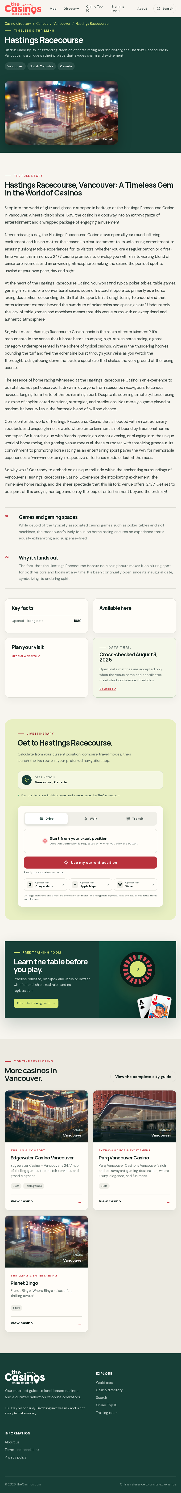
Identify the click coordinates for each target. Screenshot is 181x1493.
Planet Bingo (24, 1283)
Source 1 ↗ (107, 689)
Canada (42, 23)
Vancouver (61, 23)
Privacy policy (16, 1457)
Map (53, 9)
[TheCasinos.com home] (23, 8)
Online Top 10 (94, 8)
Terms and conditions (22, 1449)
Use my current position (94, 862)
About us (12, 1442)
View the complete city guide (143, 1076)
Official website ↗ (26, 656)
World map (104, 1382)
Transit (138, 819)
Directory (71, 9)
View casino (46, 1202)
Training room (117, 8)
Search (167, 9)
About (142, 9)
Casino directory (18, 23)
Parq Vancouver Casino (124, 1157)
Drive (49, 819)
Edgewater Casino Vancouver (42, 1157)
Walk (93, 819)
